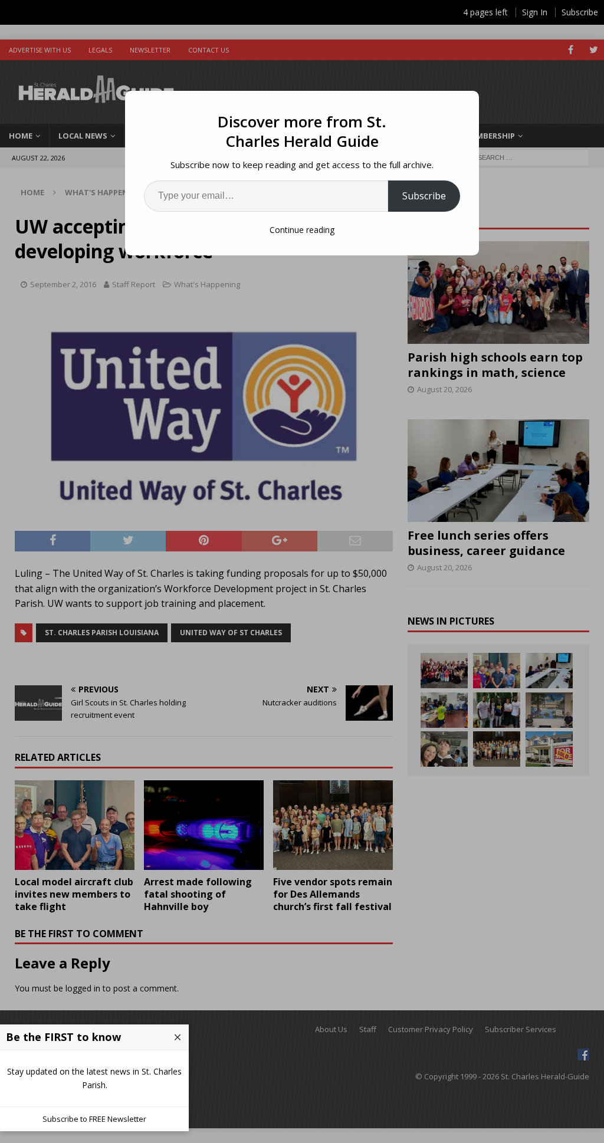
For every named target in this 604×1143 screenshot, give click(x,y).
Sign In (534, 12)
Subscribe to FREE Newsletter (94, 1119)
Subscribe (424, 195)
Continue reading (302, 229)
